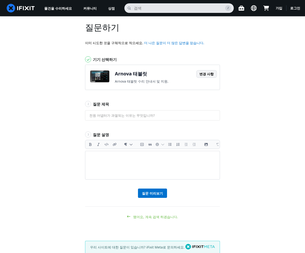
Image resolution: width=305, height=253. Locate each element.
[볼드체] (90, 144)
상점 (111, 8)
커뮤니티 (90, 8)
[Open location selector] (254, 8)
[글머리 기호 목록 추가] (170, 144)
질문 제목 (98, 104)
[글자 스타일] (128, 144)
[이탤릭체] (98, 144)
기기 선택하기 (104, 59)
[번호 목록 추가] (178, 144)
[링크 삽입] (114, 144)
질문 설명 (98, 134)
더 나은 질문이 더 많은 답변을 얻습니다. (174, 43)
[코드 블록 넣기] (142, 144)
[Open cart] (266, 8)
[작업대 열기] (241, 8)
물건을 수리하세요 (58, 8)
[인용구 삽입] (150, 144)
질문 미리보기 (152, 193)
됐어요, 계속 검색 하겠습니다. (155, 217)
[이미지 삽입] (206, 144)
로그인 (295, 8)
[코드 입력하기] (106, 144)
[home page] (21, 8)
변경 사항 (206, 74)
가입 (279, 8)
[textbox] (152, 165)
